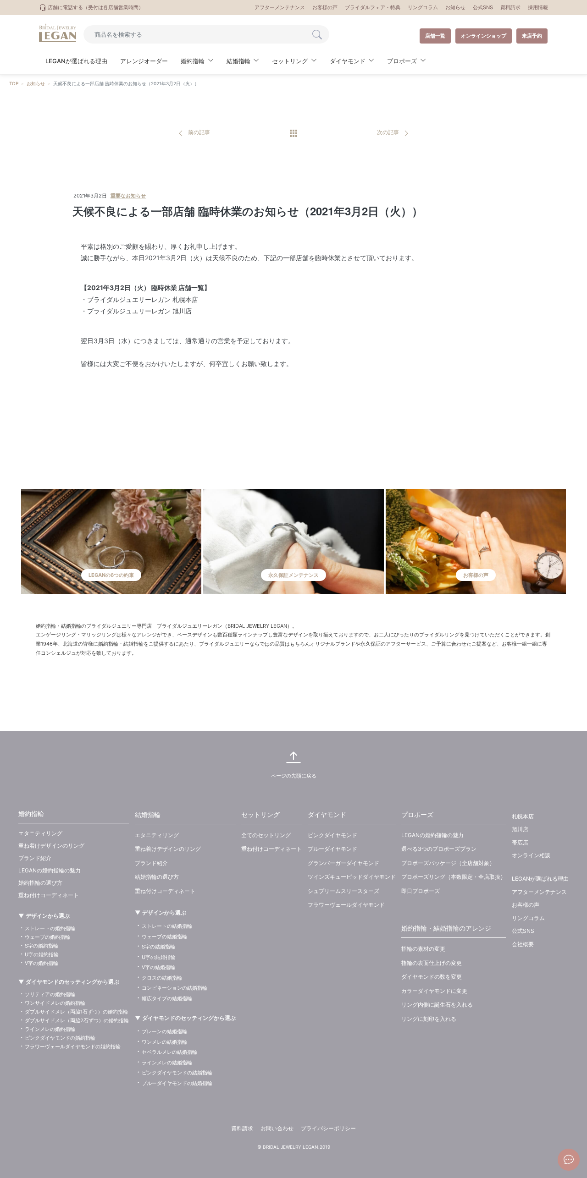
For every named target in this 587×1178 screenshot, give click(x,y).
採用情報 (538, 7)
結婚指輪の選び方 (157, 876)
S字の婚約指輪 (41, 945)
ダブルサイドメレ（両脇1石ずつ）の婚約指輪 (76, 1011)
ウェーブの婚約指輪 (47, 937)
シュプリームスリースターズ (343, 891)
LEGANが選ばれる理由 (76, 61)
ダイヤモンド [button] (347, 61)
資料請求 (510, 7)
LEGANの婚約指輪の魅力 (49, 870)
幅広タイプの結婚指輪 (167, 998)
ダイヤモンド (327, 814)
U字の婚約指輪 (42, 954)
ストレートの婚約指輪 (50, 928)
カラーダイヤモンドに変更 (434, 990)
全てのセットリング (266, 835)
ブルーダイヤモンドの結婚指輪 (177, 1083)
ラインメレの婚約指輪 (50, 1029)
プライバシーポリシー (328, 1128)
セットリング (260, 814)
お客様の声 (325, 7)
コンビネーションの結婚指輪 (174, 988)
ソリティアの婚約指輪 (50, 994)
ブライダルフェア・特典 (372, 7)
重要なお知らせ (128, 195)
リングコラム (423, 7)
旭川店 (520, 829)
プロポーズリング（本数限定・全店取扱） (453, 876)
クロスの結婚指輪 (162, 978)
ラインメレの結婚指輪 (167, 1062)
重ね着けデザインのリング (51, 845)
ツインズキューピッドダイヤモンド (352, 876)
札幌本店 (523, 816)
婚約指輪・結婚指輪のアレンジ (446, 928)
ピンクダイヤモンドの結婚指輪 (177, 1072)
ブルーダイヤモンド (332, 848)
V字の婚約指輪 (41, 963)
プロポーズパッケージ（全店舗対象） (448, 863)
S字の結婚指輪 (158, 946)
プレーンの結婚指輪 (164, 1031)
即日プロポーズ (420, 891)
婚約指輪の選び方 (40, 882)
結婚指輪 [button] (238, 61)
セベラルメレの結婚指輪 (169, 1052)
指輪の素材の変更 (423, 948)
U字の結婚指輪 (159, 957)
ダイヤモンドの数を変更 (431, 976)
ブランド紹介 (34, 858)
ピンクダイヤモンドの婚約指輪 (60, 1038)
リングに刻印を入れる (428, 1018)
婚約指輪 (31, 813)
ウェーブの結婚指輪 (164, 936)
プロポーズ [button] (402, 61)
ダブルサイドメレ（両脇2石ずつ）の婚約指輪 (77, 1020)
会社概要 (523, 944)
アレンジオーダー (144, 61)
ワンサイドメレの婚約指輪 (55, 1003)
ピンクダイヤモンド (332, 835)
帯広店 (520, 842)
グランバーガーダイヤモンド (343, 863)
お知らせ (455, 7)
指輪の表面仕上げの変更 (431, 962)
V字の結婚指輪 (158, 967)
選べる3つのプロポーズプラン (438, 848)
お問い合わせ (277, 1128)
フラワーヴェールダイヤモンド (346, 904)
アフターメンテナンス (280, 7)
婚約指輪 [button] (193, 61)
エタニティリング (40, 833)
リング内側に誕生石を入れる (437, 1004)
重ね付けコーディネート (48, 895)
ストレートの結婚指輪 (167, 926)
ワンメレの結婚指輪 (164, 1042)
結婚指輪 (148, 814)
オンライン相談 (531, 855)
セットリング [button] (290, 61)
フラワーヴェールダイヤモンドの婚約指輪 (73, 1046)
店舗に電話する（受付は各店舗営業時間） (95, 7)
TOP (13, 83)
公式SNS (483, 7)
